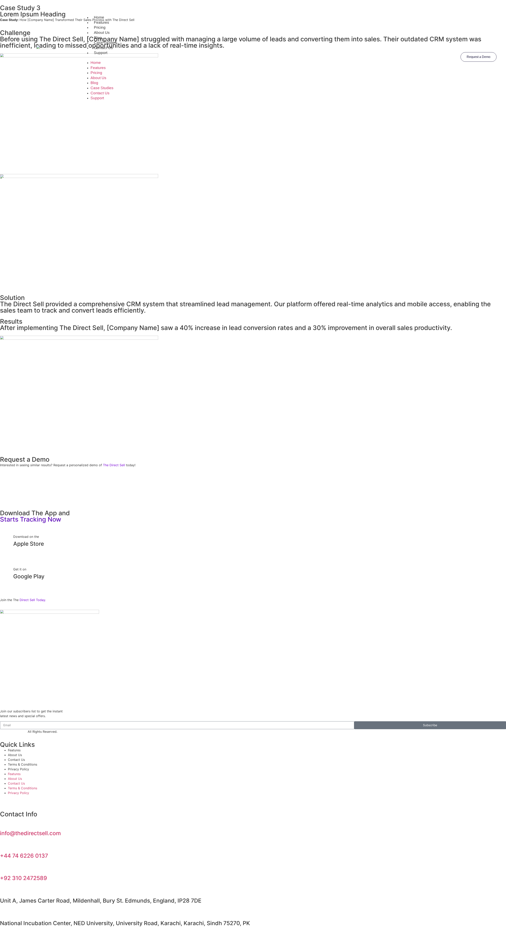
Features (101, 22)
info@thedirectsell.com (30, 833)
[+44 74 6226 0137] (5, 845)
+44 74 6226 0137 (24, 855)
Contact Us (103, 48)
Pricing (100, 27)
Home (99, 17)
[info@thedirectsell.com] (5, 822)
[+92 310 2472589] (5, 867)
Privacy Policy (18, 769)
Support (100, 53)
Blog (98, 38)
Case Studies (105, 43)
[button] (253, 57)
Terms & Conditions (22, 764)
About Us (102, 32)
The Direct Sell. (15, 732)
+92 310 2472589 (23, 878)
